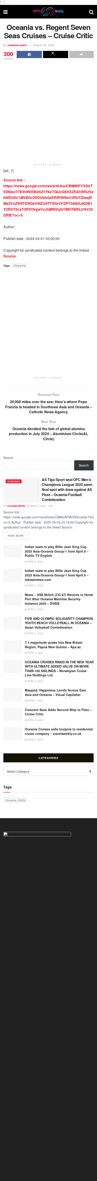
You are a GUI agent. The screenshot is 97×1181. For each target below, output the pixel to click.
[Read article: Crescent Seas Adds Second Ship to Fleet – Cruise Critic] (12, 714)
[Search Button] (91, 11)
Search (8, 457)
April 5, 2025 (37, 506)
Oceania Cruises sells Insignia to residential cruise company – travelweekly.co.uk (59, 731)
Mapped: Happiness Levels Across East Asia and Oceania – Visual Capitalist (55, 692)
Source (9, 256)
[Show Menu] (5, 11)
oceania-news (16, 45)
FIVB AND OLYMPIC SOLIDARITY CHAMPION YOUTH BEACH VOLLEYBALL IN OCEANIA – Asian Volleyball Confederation (59, 623)
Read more (18, 535)
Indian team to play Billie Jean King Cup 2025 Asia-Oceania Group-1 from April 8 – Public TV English (56, 551)
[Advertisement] (48, 111)
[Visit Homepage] (48, 11)
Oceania (20, 265)
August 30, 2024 (43, 45)
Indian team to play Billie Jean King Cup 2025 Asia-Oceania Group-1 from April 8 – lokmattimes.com (56, 575)
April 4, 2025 (35, 585)
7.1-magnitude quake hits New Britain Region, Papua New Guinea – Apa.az (54, 644)
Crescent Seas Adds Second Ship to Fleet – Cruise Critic (58, 711)
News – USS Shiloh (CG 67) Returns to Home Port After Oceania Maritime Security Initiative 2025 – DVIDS (59, 599)
